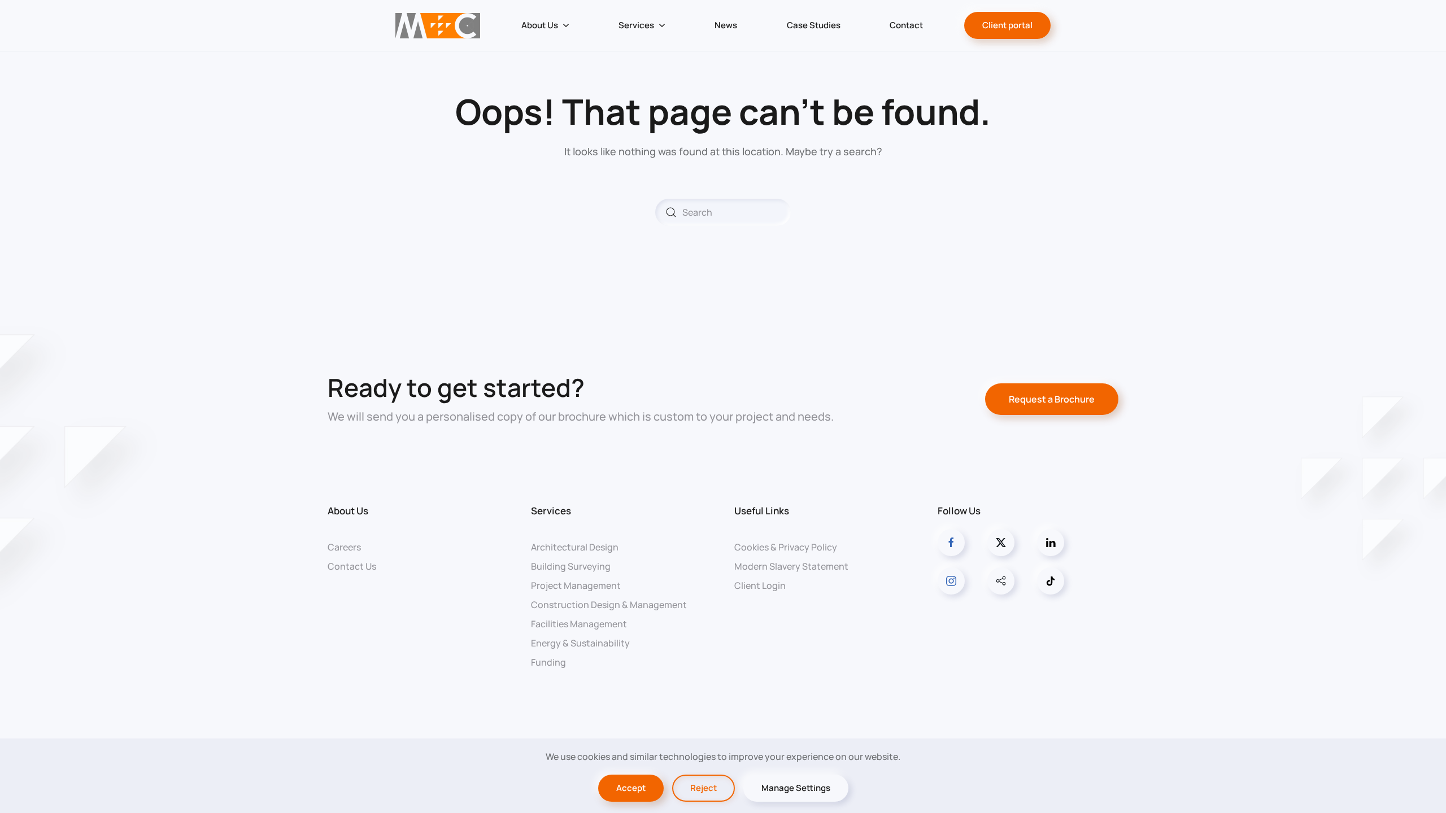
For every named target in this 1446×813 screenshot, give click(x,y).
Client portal (1007, 25)
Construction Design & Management (609, 604)
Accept (631, 788)
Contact (906, 25)
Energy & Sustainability (580, 643)
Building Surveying (571, 566)
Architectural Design (575, 547)
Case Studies (813, 25)
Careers (344, 547)
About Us (348, 510)
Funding (548, 662)
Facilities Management (579, 624)
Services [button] (636, 25)
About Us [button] (539, 25)
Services (551, 510)
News (726, 25)
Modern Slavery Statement (791, 566)
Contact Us (352, 566)
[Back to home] (437, 25)
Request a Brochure (1052, 399)
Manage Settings (795, 788)
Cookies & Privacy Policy (785, 547)
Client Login (760, 585)
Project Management (576, 585)
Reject (703, 788)
